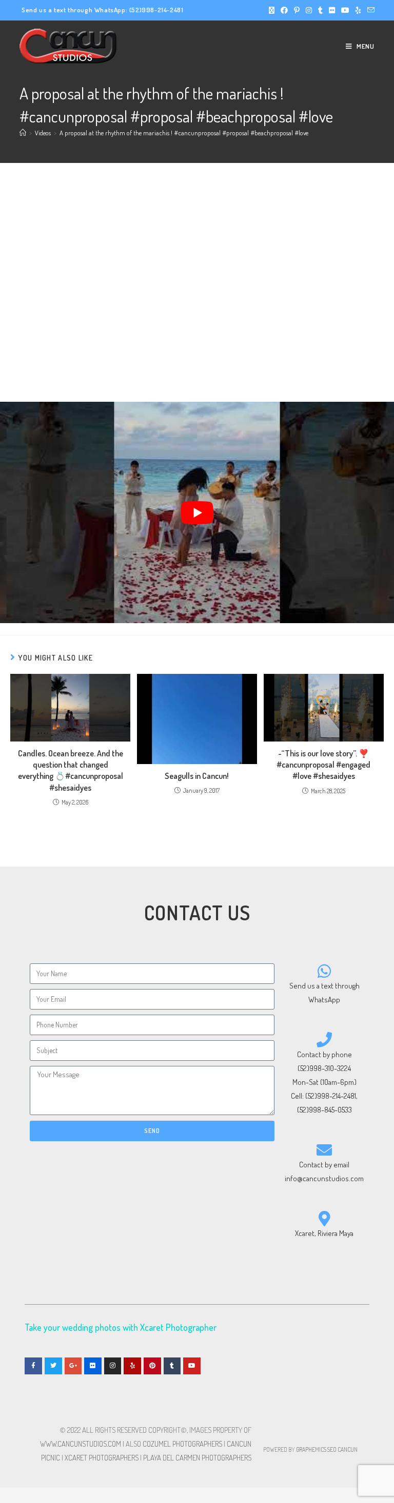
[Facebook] (33, 1366)
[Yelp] (132, 1366)
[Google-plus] (73, 1366)
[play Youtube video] (197, 512)
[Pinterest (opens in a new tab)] (297, 10)
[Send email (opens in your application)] (369, 10)
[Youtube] (192, 1366)
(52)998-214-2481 (156, 10)
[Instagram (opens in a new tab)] (309, 10)
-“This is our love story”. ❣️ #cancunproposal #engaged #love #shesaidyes (323, 764)
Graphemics (311, 1449)
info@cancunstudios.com (324, 1178)
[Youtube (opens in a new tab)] (345, 10)
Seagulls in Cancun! (197, 776)
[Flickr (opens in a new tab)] (332, 10)
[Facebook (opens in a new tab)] (284, 10)
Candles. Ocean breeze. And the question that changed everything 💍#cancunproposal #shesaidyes (70, 770)
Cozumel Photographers (182, 1444)
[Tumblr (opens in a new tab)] (320, 10)
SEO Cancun (342, 1449)
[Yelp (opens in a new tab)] (358, 10)
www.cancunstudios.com (80, 1444)
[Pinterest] (152, 1366)
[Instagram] (113, 1366)
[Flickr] (93, 1366)
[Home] (22, 133)
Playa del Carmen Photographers (197, 1458)
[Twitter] (53, 1366)
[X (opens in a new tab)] (272, 10)
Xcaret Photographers (102, 1458)
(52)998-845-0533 (324, 1110)
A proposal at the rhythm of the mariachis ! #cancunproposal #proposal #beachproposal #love (184, 133)
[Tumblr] (172, 1366)
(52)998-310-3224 (324, 1068)
